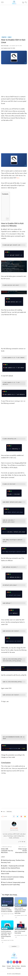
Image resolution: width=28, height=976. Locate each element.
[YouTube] (24, 842)
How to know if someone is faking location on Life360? (6, 909)
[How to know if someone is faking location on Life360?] (7, 902)
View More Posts (14, 830)
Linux (9, 37)
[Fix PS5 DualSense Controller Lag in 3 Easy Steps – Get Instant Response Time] (7, 925)
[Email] (25, 816)
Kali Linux (9, 811)
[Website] (19, 842)
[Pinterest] (21, 816)
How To (4, 37)
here (18, 178)
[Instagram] (23, 842)
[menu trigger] (3, 2)
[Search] (25, 2)
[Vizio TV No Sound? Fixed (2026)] (21, 925)
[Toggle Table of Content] (6, 218)
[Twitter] (17, 816)
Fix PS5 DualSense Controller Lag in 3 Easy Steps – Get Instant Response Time (6, 935)
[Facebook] (13, 816)
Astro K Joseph (4, 45)
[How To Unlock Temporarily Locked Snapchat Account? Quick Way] (21, 902)
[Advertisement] (14, 19)
